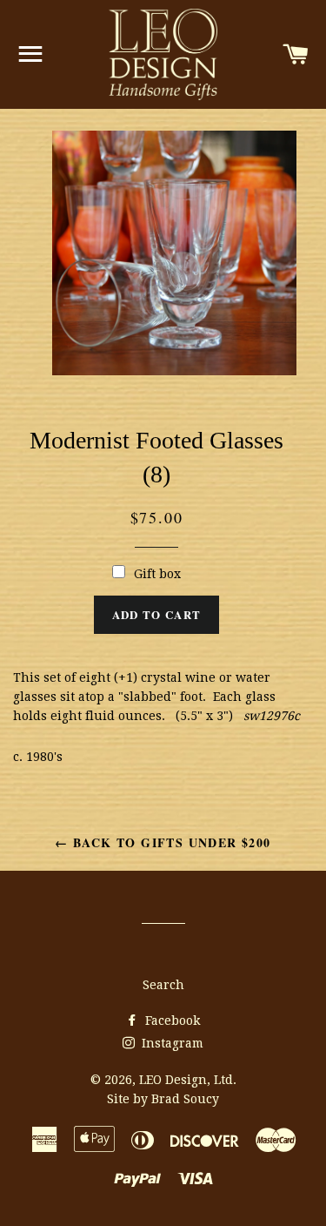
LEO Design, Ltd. (187, 1080)
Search (163, 985)
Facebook (171, 1020)
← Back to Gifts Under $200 (162, 842)
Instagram (170, 1043)
